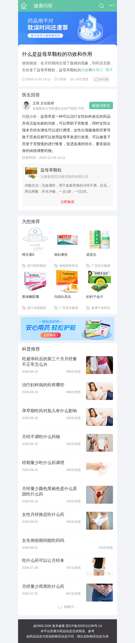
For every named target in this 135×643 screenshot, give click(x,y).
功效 (84, 70)
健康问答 (43, 5)
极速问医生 (101, 106)
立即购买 (67, 202)
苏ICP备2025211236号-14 (84, 626)
